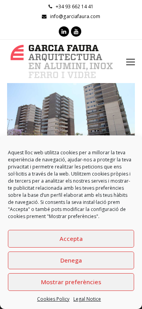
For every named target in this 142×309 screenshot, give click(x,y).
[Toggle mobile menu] (130, 61)
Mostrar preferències (71, 282)
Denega (71, 260)
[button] (14, 122)
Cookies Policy (53, 299)
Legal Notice (87, 299)
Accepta (71, 238)
